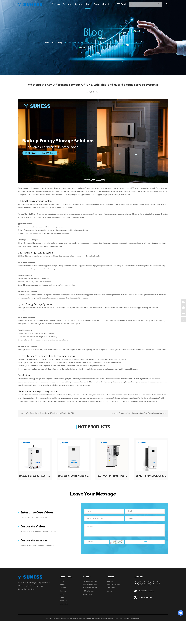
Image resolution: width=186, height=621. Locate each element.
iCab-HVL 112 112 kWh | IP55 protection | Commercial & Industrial (112, 476)
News (87, 4)
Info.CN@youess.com (146, 591)
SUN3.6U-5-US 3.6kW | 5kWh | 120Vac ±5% (34, 476)
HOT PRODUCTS (94, 427)
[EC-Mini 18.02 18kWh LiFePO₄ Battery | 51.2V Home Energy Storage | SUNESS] (151, 455)
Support (78, 4)
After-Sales (111, 588)
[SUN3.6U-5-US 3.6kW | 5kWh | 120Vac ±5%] (34, 455)
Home (47, 43)
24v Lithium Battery (89, 584)
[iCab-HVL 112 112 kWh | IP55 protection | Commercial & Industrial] (112, 455)
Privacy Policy (118, 618)
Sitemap (110, 618)
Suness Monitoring (113, 584)
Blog (60, 43)
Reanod (137, 618)
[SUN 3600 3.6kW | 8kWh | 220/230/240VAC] (73, 455)
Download (110, 581)
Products (56, 4)
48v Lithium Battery (89, 588)
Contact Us (64, 604)
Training (109, 591)
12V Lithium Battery (89, 581)
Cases (96, 4)
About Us (106, 4)
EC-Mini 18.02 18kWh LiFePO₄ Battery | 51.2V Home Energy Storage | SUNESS (151, 476)
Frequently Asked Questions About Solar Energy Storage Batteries (142, 413)
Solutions (67, 4)
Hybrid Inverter (87, 594)
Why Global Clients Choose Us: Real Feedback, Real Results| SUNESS (50, 413)
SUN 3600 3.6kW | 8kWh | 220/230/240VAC (73, 476)
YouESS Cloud (120, 4)
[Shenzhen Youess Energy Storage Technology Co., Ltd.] (30, 4)
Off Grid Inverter (88, 591)
